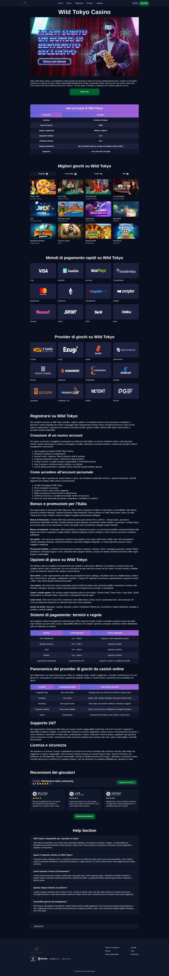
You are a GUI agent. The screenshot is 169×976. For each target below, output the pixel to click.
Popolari (42, 174)
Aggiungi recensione (127, 782)
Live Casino (69, 174)
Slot (124, 174)
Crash (96, 174)
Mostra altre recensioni (84, 816)
